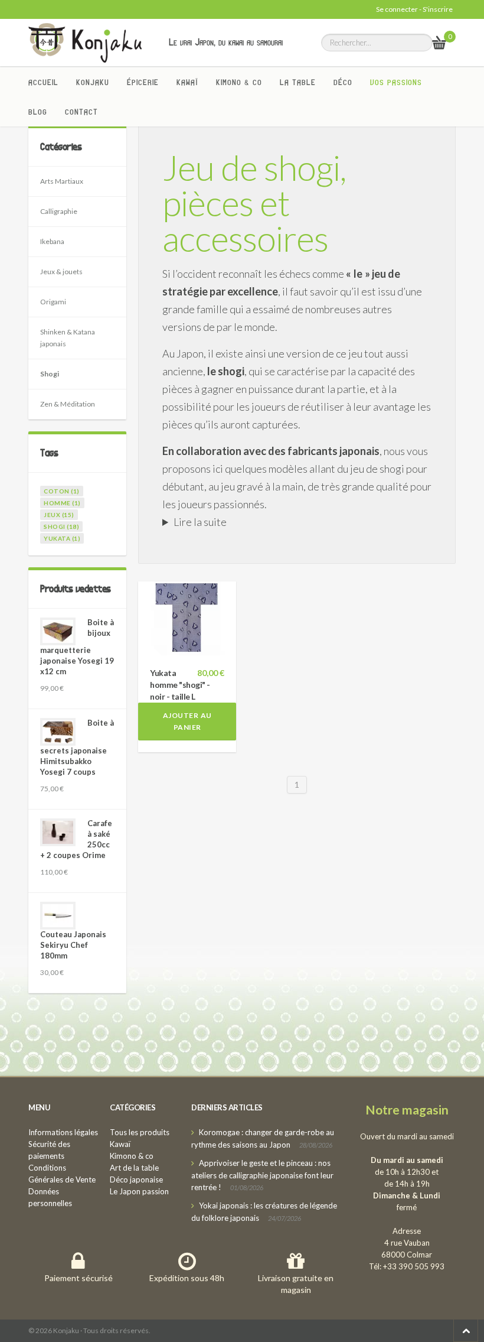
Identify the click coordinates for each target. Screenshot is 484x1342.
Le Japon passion (139, 1191)
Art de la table (134, 1167)
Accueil (43, 82)
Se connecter (397, 9)
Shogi (49, 373)
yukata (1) (62, 538)
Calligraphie (58, 211)
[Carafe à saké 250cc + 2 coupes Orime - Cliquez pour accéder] (58, 832)
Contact (81, 111)
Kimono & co (239, 82)
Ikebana (52, 241)
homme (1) (62, 502)
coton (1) (62, 491)
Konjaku (92, 82)
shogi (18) (61, 526)
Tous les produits (139, 1132)
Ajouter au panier (187, 721)
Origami (53, 301)
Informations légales (63, 1132)
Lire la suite (200, 521)
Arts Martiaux (61, 181)
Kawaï (187, 82)
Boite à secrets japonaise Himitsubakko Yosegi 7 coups (77, 747)
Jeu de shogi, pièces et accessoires (254, 202)
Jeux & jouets (61, 271)
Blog (37, 111)
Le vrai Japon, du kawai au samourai (226, 42)
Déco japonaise (136, 1179)
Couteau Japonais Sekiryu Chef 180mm (73, 945)
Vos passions (396, 82)
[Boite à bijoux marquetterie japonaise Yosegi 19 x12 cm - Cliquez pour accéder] (58, 631)
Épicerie (143, 82)
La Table (298, 82)
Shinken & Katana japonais (67, 337)
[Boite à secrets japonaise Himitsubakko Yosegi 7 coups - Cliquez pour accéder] (58, 732)
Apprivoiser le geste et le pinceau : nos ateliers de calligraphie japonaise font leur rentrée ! (262, 1175)
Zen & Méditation (67, 403)
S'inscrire (438, 9)
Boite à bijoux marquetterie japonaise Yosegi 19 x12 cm (77, 647)
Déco (342, 82)
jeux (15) (59, 514)
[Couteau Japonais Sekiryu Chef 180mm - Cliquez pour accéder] (58, 916)
